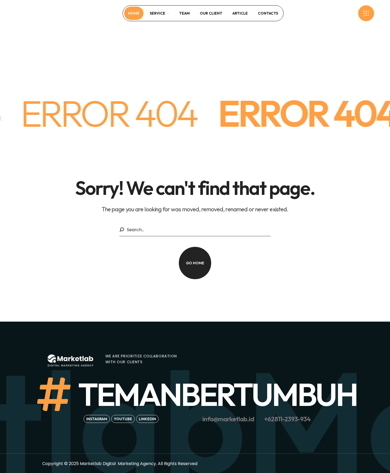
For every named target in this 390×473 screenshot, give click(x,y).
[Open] (366, 13)
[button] (349, 13)
